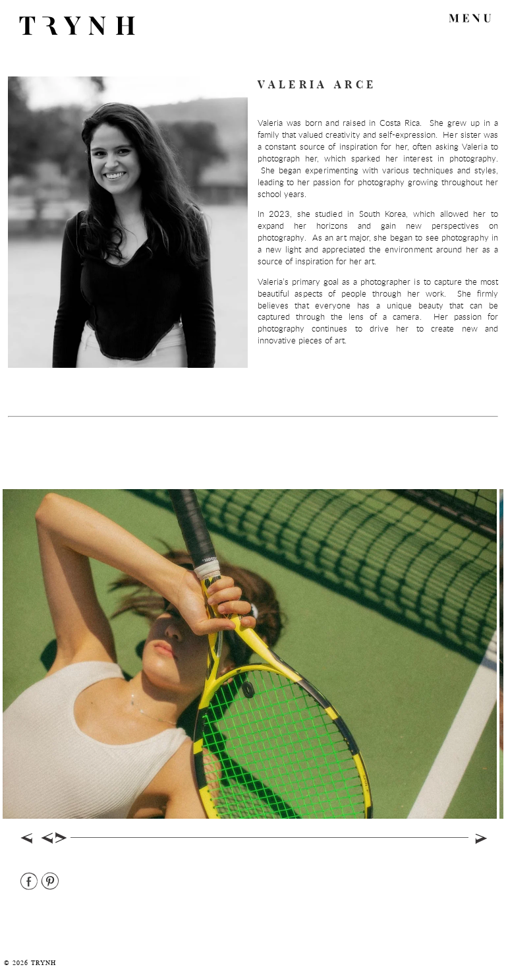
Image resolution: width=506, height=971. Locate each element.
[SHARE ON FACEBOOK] (30, 882)
